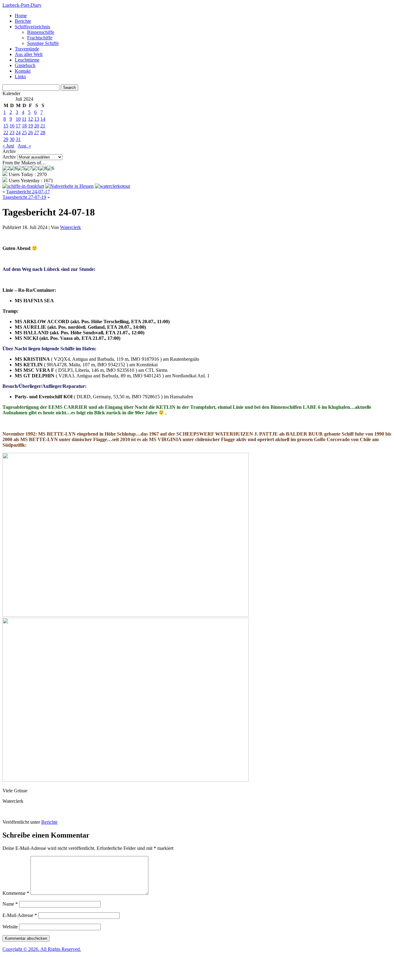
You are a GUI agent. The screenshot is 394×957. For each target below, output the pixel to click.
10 (18, 119)
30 (12, 139)
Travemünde (27, 48)
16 (12, 125)
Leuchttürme (27, 59)
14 (42, 119)
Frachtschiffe (39, 37)
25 (24, 132)
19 (30, 125)
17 (18, 125)
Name (10, 904)
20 (36, 125)
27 (36, 132)
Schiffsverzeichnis (32, 26)
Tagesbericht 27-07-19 (24, 197)
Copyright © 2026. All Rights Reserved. (41, 949)
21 (42, 125)
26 (30, 132)
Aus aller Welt (28, 54)
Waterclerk (70, 227)
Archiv (9, 156)
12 (30, 119)
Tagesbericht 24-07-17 (28, 191)
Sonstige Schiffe (43, 43)
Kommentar (15, 893)
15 (5, 125)
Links (20, 76)
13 (36, 119)
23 (12, 132)
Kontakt (22, 71)
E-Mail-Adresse (19, 915)
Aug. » (24, 145)
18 (24, 125)
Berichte (23, 21)
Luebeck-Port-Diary (22, 5)
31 (18, 139)
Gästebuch (25, 65)
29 (5, 139)
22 (5, 132)
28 (42, 132)
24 (18, 132)
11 (24, 119)
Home (21, 15)
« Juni (8, 145)
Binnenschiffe (40, 32)
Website (10, 926)
